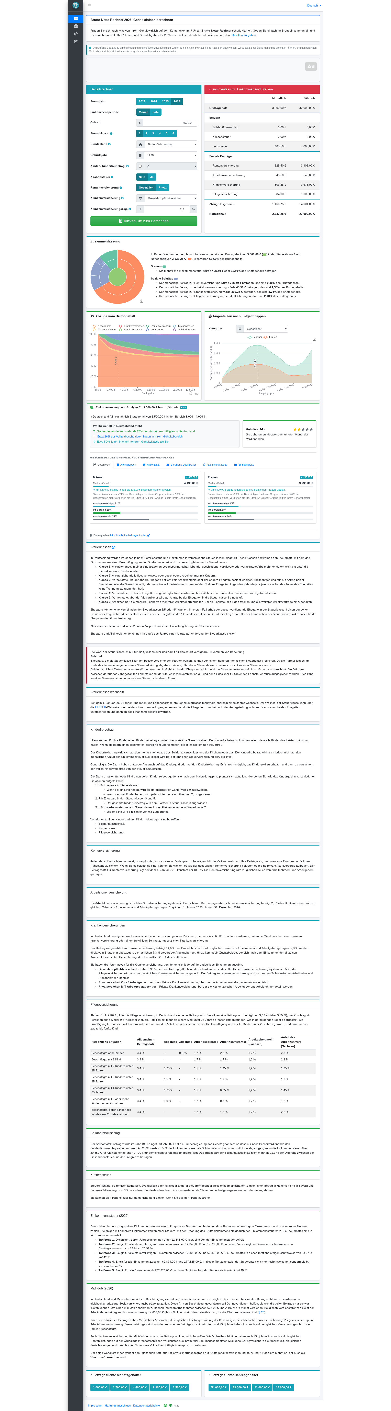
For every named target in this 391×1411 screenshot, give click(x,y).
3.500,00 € (180, 1387)
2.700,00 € (120, 1387)
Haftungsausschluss (118, 1405)
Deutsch (313, 5)
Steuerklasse (99, 133)
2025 (165, 101)
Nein (142, 177)
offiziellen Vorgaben (243, 35)
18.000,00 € (283, 1387)
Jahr (156, 112)
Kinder (95, 166)
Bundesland (98, 144)
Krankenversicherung (105, 198)
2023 (142, 101)
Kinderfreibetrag (113, 166)
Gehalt (95, 122)
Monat (143, 112)
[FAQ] (113, 547)
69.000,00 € (240, 1387)
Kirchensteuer (100, 177)
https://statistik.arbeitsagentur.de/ (128, 535)
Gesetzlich (146, 187)
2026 (177, 101)
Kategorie (215, 328)
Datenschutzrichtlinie (146, 1405)
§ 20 (261, 1312)
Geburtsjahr (98, 155)
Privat (163, 187)
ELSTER (100, 707)
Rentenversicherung (104, 187)
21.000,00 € (262, 1387)
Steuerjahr (97, 101)
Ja (152, 177)
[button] (89, 6)
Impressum (95, 1405)
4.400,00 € (140, 1387)
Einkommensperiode (104, 112)
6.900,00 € (160, 1387)
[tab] (101, 464)
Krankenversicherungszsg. (109, 208)
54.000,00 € (219, 1387)
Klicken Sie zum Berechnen (146, 221)
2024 (153, 101)
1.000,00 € (100, 1387)
